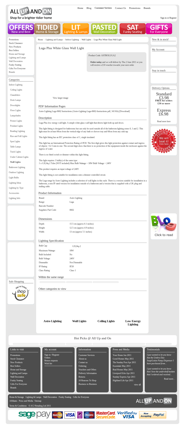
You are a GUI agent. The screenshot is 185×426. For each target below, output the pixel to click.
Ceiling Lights (106, 321)
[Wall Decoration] (104, 28)
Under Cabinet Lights (19, 157)
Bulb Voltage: (44, 258)
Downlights (15, 105)
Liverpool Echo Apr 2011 (124, 373)
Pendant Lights (16, 126)
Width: (42, 232)
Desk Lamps (15, 100)
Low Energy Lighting (133, 323)
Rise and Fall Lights (18, 136)
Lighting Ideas (15, 183)
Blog (89, 8)
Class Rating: (44, 270)
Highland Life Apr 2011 (123, 380)
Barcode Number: (46, 206)
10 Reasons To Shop (87, 380)
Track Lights (15, 151)
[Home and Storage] (47, 28)
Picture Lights (16, 121)
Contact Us (120, 8)
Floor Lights (15, 110)
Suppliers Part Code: (48, 210)
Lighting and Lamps (54, 39)
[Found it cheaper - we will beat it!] (164, 153)
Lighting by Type (16, 188)
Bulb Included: (45, 254)
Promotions (134, 8)
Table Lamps (15, 146)
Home (80, 8)
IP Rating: (43, 266)
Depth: (42, 224)
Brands (147, 8)
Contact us (83, 362)
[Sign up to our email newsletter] (163, 81)
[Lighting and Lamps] (76, 28)
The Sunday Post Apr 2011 (124, 362)
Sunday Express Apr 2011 (124, 377)
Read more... (169, 379)
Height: (42, 228)
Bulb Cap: (43, 245)
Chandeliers (15, 95)
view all (137, 384)
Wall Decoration (16, 61)
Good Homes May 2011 (123, 359)
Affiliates (13, 401)
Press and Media (26, 401)
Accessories (14, 193)
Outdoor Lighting (16, 172)
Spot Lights (15, 141)
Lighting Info (14, 198)
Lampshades (15, 115)
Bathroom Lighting (17, 167)
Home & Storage (16, 397)
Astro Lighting (53, 321)
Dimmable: (43, 262)
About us (83, 359)
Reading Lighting (17, 131)
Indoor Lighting (72, 39)
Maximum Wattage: (47, 250)
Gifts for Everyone (81, 397)
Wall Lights (86, 39)
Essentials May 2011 (122, 366)
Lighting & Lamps (33, 397)
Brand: (42, 198)
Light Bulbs (14, 177)
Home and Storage (17, 54)
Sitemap (38, 401)
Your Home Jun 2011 (122, 355)
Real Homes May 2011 (123, 369)
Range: (42, 202)
